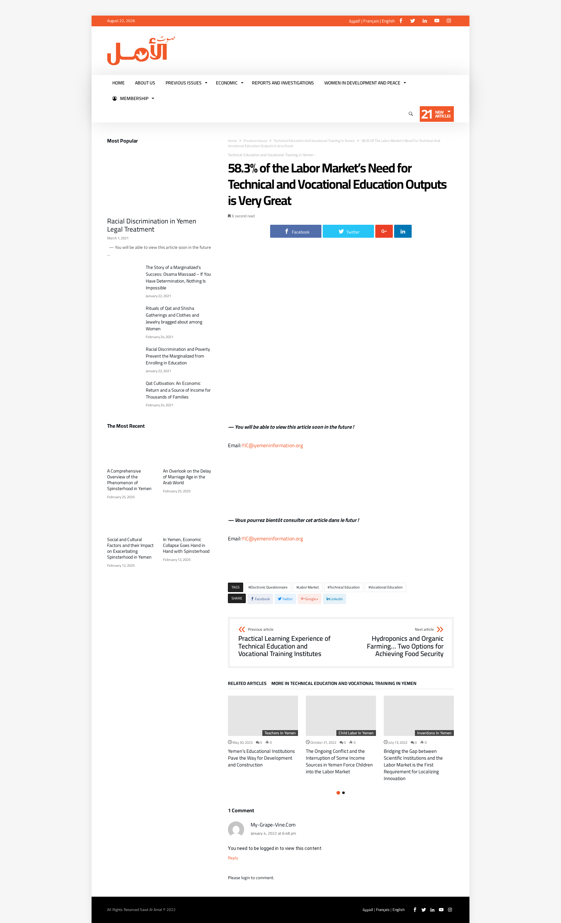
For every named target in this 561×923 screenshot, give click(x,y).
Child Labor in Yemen (356, 733)
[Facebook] (400, 21)
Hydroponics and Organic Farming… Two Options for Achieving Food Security (405, 642)
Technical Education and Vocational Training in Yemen (314, 140)
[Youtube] (436, 21)
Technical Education (345, 587)
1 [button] (338, 792)
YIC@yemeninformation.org (272, 445)
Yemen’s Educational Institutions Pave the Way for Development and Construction (261, 757)
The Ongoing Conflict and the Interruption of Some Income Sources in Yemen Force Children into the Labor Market (339, 761)
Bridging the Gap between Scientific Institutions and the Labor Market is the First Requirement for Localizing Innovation (413, 764)
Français (371, 21)
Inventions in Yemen (434, 733)
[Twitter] (412, 21)
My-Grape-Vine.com (273, 824)
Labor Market (308, 587)
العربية (354, 21)
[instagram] (448, 21)
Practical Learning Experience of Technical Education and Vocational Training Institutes (284, 642)
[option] (263, 732)
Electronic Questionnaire (269, 587)
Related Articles (247, 684)
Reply (233, 858)
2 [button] (343, 792)
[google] (384, 231)
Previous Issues (255, 140)
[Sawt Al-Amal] (141, 36)
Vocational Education (386, 587)
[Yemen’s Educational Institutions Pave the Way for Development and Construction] (263, 716)
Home (232, 140)
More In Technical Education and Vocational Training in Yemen (344, 684)
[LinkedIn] (424, 21)
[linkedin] (403, 231)
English (388, 21)
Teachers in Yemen (280, 733)
